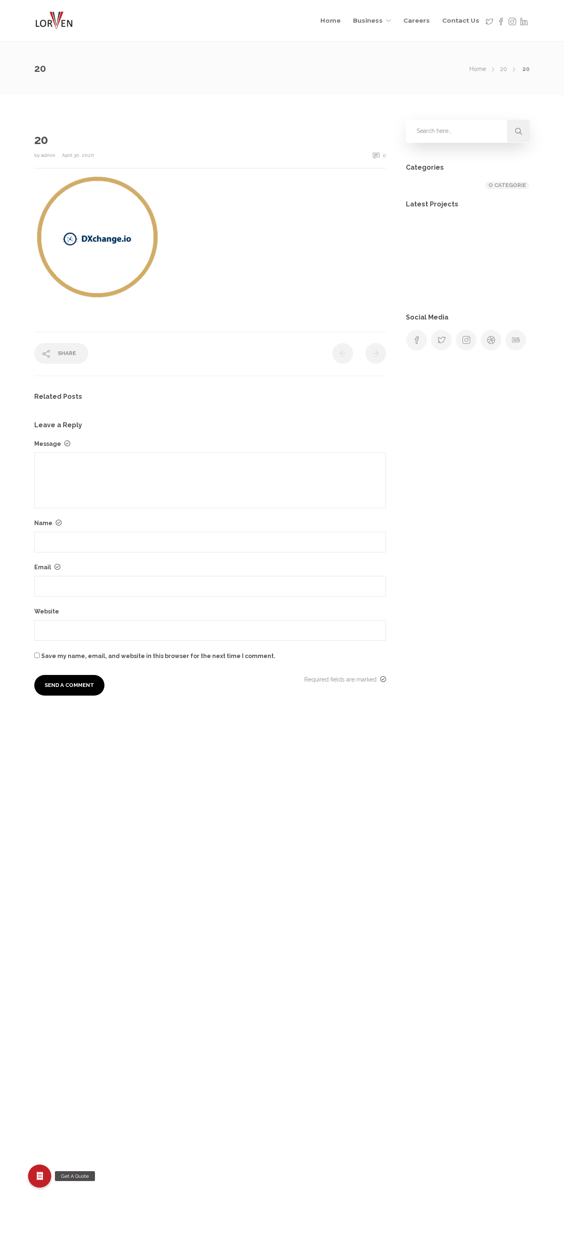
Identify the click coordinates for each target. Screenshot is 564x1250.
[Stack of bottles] (423, 235)
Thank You (299, 1142)
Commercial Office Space (319, 862)
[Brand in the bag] (464, 235)
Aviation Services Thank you (322, 796)
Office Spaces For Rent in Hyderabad (334, 1010)
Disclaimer (299, 944)
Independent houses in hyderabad (331, 993)
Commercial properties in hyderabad (334, 879)
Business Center (306, 813)
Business (368, 20)
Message (48, 443)
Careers (416, 20)
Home (330, 20)
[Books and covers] (423, 277)
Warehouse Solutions (313, 1174)
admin (49, 155)
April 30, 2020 (78, 155)
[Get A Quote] (39, 1176)
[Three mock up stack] (506, 277)
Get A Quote (301, 961)
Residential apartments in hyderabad (333, 1075)
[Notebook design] (464, 277)
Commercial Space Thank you (325, 895)
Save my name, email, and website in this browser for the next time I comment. (158, 656)
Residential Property (312, 1092)
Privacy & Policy (306, 1043)
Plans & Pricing (305, 1026)
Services (296, 1109)
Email (43, 567)
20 (503, 69)
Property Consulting (312, 1059)
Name (44, 523)
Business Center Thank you (321, 829)
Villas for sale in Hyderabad (321, 1158)
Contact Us (460, 20)
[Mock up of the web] (506, 235)
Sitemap (295, 1125)
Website (46, 611)
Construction (302, 911)
